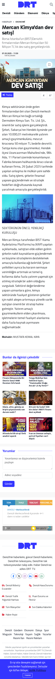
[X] (19, 576)
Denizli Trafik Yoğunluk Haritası (10, 598)
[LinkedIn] (30, 576)
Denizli (6, 13)
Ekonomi (33, 13)
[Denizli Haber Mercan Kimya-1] (27, 208)
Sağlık (37, 634)
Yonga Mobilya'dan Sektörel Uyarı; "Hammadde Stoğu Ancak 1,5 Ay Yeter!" (39, 382)
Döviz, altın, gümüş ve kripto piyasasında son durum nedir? (14, 409)
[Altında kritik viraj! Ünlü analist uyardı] (14, 424)
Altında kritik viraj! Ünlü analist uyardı (14, 434)
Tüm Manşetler (13, 607)
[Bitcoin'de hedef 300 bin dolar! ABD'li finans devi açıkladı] (41, 397)
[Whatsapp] (41, 576)
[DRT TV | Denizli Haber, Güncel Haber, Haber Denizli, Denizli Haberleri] (27, 4)
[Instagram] (24, 576)
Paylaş (9, 95)
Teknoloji (18, 634)
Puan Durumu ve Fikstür (38, 598)
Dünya (45, 13)
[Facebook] (13, 576)
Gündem (19, 13)
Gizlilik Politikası (37, 670)
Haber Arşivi (11, 615)
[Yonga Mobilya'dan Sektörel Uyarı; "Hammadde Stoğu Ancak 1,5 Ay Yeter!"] (41, 368)
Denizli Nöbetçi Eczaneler (11, 587)
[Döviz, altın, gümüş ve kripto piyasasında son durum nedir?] (14, 397)
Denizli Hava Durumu (43, 585)
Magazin (7, 634)
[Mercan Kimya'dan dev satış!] (27, 75)
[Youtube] (35, 576)
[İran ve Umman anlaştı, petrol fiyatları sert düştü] (41, 424)
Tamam (27, 675)
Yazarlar (47, 634)
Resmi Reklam (34, 638)
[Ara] (51, 5)
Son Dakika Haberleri (42, 607)
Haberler (7, 22)
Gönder (8, 483)
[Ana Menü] (3, 4)
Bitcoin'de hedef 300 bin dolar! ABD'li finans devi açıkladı (40, 409)
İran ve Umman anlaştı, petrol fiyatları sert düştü (40, 436)
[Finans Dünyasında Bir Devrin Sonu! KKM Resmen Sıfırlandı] (14, 368)
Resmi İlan (18, 638)
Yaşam (28, 634)
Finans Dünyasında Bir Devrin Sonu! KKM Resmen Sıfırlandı (13, 380)
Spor (46, 630)
